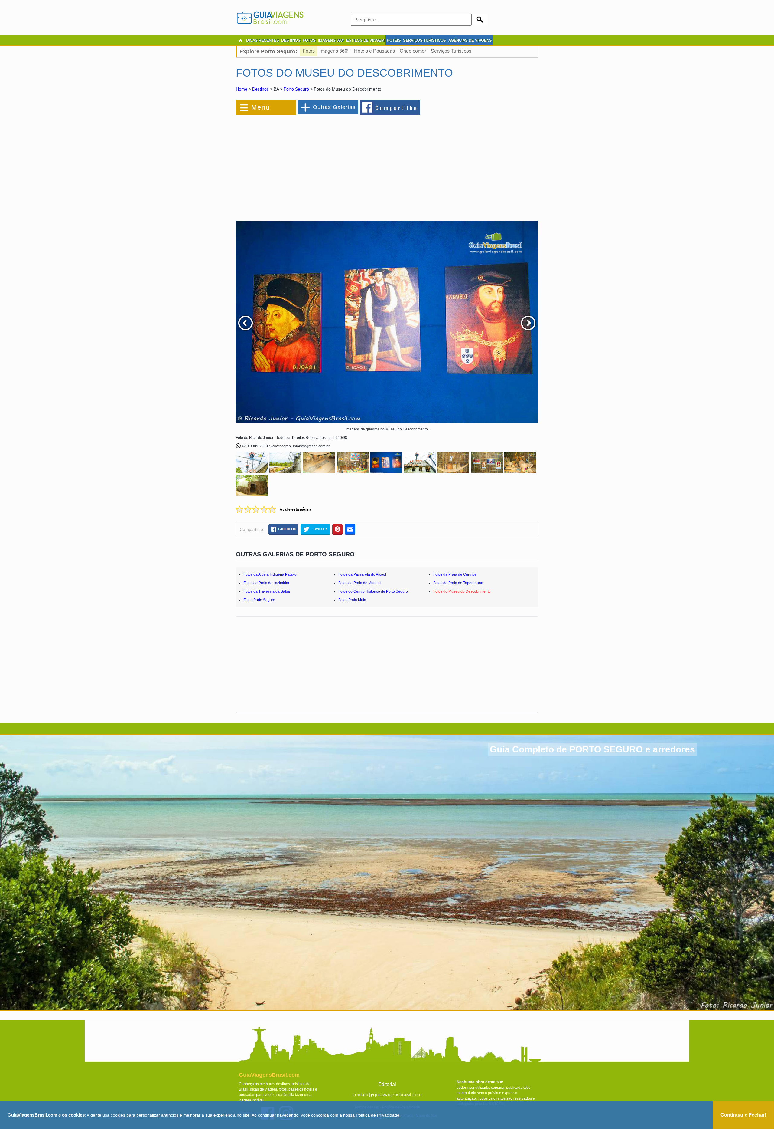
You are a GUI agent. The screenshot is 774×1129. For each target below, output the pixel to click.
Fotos (309, 51)
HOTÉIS (394, 40)
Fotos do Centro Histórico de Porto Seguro (373, 591)
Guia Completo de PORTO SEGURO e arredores (592, 749)
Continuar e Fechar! (743, 1114)
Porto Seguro (296, 89)
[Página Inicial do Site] (240, 40)
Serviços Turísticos (451, 51)
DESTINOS (290, 40)
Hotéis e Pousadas (374, 51)
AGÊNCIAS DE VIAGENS (470, 40)
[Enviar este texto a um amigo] (350, 529)
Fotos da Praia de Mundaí (359, 583)
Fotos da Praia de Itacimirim (266, 583)
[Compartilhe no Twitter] (315, 529)
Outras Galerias (334, 107)
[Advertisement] (302, 164)
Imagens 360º (334, 51)
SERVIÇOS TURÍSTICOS (424, 40)
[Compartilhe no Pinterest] (337, 529)
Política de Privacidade (377, 1115)
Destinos (260, 89)
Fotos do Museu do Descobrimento (462, 591)
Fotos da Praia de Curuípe (454, 574)
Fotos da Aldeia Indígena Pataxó (270, 574)
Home (241, 89)
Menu (260, 107)
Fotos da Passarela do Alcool (362, 574)
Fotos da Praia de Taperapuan (458, 583)
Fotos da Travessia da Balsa (266, 591)
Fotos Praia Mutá (352, 600)
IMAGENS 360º (331, 40)
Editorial (387, 1084)
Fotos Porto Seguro (259, 600)
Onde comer (413, 51)
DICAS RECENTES (262, 40)
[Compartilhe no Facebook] (390, 107)
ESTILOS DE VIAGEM (365, 40)
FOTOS (309, 40)
